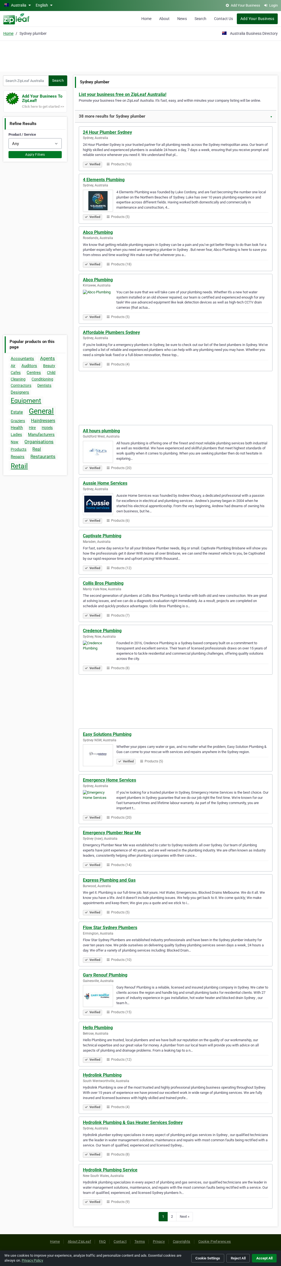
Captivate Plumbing (102, 535)
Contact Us (223, 18)
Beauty (49, 366)
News (182, 18)
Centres (34, 372)
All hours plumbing (101, 430)
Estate (17, 412)
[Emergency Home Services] (99, 802)
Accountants (22, 358)
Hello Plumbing (98, 1027)
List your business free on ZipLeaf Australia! (122, 94)
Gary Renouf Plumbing (105, 975)
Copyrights (181, 1241)
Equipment (26, 400)
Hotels (47, 427)
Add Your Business (257, 18)
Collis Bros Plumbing (103, 583)
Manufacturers (41, 434)
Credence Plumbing (102, 630)
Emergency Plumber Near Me (112, 832)
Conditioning (42, 379)
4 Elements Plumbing (104, 179)
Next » (184, 1216)
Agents (47, 358)
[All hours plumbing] (99, 452)
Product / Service (22, 134)
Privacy (159, 1241)
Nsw (14, 442)
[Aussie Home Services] (99, 505)
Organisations (39, 441)
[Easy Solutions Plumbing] (99, 756)
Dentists (44, 385)
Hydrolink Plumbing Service (110, 1170)
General (41, 411)
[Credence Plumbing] (99, 652)
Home (146, 18)
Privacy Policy (32, 1260)
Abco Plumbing (98, 232)
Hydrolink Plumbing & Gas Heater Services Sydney (133, 1122)
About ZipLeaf (79, 1241)
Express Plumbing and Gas (109, 880)
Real (36, 449)
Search (200, 18)
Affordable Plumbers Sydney (111, 332)
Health (17, 427)
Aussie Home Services (105, 483)
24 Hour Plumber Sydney (107, 132)
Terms (139, 1241)
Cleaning (18, 379)
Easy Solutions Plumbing (107, 734)
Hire (32, 427)
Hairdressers (43, 420)
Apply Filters (35, 155)
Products (18, 449)
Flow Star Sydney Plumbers (110, 927)
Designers (20, 392)
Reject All (238, 1258)
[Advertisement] (140, 55)
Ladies (16, 434)
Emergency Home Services (109, 780)
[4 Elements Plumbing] (99, 201)
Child (51, 372)
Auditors (29, 365)
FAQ (102, 1241)
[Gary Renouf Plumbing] (99, 997)
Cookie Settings (207, 1258)
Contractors (21, 385)
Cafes (16, 372)
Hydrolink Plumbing (102, 1075)
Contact (120, 1241)
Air (13, 366)
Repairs (17, 456)
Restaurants (42, 456)
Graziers (18, 421)
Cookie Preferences (214, 1241)
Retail (19, 466)
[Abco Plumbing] (99, 301)
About (164, 18)
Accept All (264, 1258)
